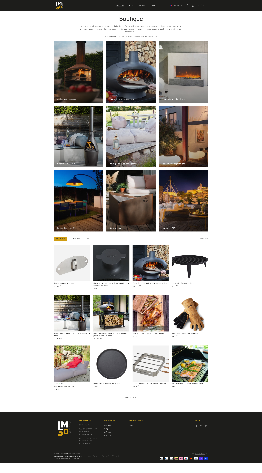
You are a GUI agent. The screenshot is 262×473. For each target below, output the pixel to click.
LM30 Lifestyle (63, 453)
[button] (187, 5)
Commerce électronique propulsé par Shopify (68, 456)
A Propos (107, 432)
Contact (107, 435)
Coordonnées (76, 458)
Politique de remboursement (92, 456)
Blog (106, 429)
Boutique (107, 425)
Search (132, 425)
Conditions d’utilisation (63, 458)
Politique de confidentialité (110, 456)
